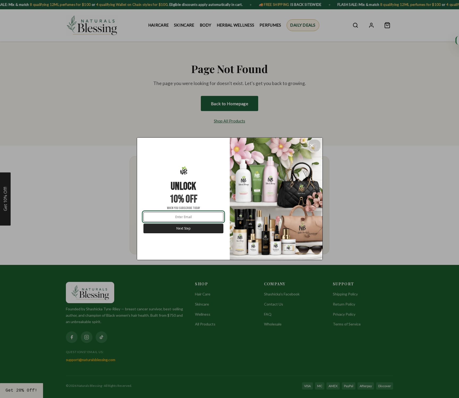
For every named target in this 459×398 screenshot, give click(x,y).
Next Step (183, 228)
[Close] (314, 145)
